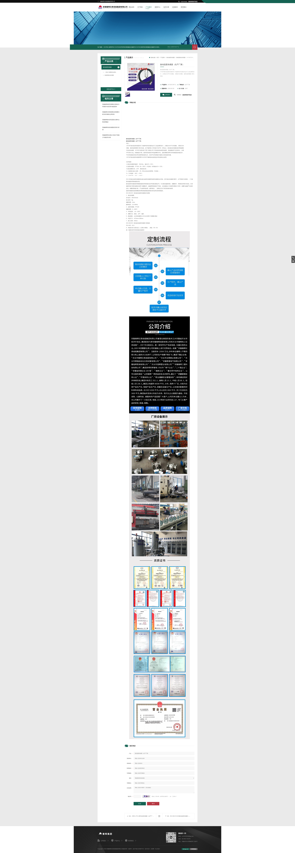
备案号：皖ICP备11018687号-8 (136, 848)
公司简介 (103, 841)
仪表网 (152, 848)
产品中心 (117, 841)
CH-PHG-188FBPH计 (109, 47)
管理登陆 (193, 849)
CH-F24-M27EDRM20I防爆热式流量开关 (125, 47)
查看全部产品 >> (111, 89)
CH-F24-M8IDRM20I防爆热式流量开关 (146, 47)
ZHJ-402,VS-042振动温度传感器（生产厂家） (182, 816)
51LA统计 (157, 848)
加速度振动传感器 (109, 75)
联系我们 (131, 841)
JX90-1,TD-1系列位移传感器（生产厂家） (143, 816)
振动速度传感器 (107, 67)
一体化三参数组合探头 (110, 72)
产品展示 (162, 57)
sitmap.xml (185, 849)
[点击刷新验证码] (146, 796)
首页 (158, 57)
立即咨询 (167, 94)
